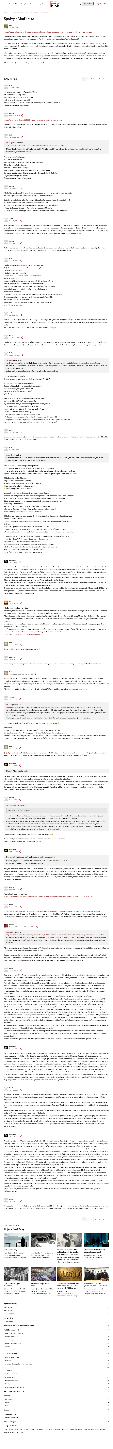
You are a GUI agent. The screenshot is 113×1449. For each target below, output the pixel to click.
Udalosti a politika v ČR (57, 1336)
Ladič (10, 642)
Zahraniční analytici (58, 1353)
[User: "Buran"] (6, 337)
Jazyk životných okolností (56, 1391)
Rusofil (11, 887)
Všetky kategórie (10, 1321)
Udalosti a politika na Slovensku (57, 1333)
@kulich (9, 455)
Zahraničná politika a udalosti (57, 1340)
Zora (10, 601)
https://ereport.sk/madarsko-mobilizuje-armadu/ (22, 634)
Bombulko (12, 560)
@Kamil (9, 932)
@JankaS (9, 360)
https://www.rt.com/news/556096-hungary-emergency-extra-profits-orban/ (33, 120)
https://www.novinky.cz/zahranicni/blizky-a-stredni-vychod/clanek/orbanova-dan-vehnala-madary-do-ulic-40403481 (48, 896)
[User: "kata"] (6, 26)
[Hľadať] (80, 4)
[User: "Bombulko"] (6, 561)
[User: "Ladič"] (6, 643)
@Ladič (9, 704)
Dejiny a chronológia (57, 1374)
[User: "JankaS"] (6, 220)
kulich (11, 430)
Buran (11, 335)
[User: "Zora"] (6, 602)
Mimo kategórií (56, 1422)
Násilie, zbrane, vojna (57, 1384)
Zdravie (56, 1410)
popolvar (12, 657)
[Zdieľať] (21, 27)
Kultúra (56, 1395)
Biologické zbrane (57, 1377)
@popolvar (8, 678)
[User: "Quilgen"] (6, 114)
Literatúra (57, 1402)
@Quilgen (10, 142)
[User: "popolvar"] (6, 658)
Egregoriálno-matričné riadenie (57, 1387)
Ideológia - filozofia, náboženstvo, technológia (57, 1364)
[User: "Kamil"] (6, 906)
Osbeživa (58, 1370)
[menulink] (7, 4)
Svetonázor (57, 1361)
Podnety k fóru (56, 1414)
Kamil (11, 904)
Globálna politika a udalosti (57, 1343)
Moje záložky (56, 1307)
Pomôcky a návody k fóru (57, 1417)
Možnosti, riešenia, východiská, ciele (56, 1325)
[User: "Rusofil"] (6, 888)
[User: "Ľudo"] (6, 86)
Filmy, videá (57, 1399)
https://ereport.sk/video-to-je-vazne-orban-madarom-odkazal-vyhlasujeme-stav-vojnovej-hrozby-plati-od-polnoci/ (48, 32)
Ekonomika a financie (57, 1380)
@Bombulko (11, 805)
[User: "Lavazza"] (6, 926)
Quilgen (11, 113)
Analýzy (57, 1346)
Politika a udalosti (56, 1330)
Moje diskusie (56, 1310)
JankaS (11, 218)
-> (21, 87)
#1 (21, 27)
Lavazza (11, 924)
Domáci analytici (58, 1350)
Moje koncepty (56, 1314)
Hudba (57, 1406)
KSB (58, 1367)
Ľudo (10, 85)
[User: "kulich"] (6, 431)
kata (10, 25)
